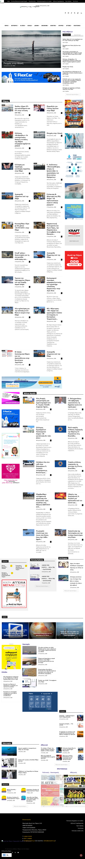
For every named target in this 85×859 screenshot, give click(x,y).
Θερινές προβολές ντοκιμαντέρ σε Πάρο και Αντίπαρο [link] (27, 748)
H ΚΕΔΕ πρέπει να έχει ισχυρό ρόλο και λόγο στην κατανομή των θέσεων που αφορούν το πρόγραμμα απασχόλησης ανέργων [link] (72, 81)
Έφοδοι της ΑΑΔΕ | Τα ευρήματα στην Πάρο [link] (47, 681)
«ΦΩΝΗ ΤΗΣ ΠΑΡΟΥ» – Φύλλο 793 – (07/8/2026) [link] (48, 578)
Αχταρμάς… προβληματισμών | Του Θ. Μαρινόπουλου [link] (67, 716)
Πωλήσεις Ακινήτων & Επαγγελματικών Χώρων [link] (6, 575)
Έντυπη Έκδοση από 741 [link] (34, 568)
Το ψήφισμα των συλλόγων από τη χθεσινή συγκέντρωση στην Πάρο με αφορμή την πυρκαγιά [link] (67, 733)
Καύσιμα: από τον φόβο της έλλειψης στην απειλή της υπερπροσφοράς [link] (70, 633)
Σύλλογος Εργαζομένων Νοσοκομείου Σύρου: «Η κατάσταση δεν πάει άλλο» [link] (43, 433)
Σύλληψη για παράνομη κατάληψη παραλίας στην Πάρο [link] (71, 88)
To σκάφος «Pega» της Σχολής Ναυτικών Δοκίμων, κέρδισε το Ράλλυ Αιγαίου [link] (48, 749)
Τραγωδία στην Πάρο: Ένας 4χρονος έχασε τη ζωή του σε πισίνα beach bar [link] (32, 799)
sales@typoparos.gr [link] (49, 841)
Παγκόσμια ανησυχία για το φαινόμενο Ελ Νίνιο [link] (42, 634)
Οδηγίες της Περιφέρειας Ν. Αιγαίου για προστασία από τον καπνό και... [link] (75, 498)
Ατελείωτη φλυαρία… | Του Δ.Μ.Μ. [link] (66, 724)
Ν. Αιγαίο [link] (25, 397)
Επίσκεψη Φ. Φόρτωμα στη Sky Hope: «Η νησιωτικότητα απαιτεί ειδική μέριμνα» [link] (54, 199)
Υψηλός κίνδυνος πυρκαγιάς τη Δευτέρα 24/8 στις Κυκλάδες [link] (75, 465)
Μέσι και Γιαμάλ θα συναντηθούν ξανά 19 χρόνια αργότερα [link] (48, 757)
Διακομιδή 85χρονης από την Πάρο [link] (53, 255)
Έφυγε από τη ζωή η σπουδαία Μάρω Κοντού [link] (28, 760)
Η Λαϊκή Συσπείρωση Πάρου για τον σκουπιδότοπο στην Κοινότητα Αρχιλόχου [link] (22, 357)
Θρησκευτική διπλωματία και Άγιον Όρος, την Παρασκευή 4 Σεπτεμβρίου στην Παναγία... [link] (53, 229)
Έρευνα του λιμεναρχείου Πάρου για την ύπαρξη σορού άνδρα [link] (22, 281)
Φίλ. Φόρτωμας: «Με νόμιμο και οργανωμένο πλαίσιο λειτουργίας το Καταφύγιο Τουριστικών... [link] (54, 314)
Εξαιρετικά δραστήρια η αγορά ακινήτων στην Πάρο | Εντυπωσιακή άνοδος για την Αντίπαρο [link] (46, 660)
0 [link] (29, 115)
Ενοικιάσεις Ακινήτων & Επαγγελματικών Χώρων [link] (20, 567)
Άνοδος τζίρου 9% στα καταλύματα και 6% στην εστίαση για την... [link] (22, 109)
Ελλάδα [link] (6, 57)
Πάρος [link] (3, 105)
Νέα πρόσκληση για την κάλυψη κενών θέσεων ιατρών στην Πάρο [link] (22, 312)
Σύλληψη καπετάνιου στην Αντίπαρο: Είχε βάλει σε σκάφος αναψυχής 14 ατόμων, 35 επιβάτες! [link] (76, 581)
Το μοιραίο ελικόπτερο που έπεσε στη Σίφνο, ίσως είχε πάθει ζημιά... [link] (42, 535)
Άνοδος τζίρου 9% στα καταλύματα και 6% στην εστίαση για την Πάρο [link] (72, 39)
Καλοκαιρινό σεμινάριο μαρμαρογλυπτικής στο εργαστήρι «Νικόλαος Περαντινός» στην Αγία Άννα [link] (54, 284)
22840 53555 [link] (28, 836)
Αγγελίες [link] (4, 791)
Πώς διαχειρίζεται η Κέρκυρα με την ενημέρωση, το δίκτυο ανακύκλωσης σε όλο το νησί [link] (72, 73)
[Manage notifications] (81, 855)
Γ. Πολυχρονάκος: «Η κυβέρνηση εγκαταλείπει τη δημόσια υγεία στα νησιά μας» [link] (75, 403)
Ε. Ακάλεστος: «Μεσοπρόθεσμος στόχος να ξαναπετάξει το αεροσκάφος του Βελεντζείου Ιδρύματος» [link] (53, 171)
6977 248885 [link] (28, 838)
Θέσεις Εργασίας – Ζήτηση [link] (5, 567)
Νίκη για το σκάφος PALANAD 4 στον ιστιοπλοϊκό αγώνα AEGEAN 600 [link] (68, 757)
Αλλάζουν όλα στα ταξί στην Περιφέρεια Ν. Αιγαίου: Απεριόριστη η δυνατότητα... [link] (42, 467)
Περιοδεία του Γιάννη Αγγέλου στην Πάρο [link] (72, 46)
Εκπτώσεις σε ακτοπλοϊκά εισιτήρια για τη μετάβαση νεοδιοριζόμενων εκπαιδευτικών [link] (10, 693)
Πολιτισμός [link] (4, 755)
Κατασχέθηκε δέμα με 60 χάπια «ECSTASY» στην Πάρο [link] (22, 227)
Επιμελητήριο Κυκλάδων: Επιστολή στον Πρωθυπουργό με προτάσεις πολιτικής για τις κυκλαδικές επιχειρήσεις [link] (47, 671)
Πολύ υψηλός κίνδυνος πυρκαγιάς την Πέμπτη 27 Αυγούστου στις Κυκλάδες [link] (75, 432)
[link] (2, 2)
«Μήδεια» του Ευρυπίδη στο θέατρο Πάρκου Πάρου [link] (28, 772)
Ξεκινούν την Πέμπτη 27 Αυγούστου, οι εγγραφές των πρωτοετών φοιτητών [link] (10, 686)
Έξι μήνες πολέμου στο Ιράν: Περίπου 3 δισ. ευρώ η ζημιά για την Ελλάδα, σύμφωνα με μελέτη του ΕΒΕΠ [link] (47, 649)
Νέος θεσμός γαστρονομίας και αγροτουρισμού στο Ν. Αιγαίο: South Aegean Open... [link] (43, 403)
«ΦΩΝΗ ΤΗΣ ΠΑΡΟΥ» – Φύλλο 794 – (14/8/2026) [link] (48, 567)
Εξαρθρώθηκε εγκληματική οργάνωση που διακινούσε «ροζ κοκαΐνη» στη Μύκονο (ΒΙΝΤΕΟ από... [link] (43, 500)
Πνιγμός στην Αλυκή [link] (68, 66)
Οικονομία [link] (25, 653)
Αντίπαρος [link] (61, 567)
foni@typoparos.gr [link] (29, 841)
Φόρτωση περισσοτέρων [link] (72, 94)
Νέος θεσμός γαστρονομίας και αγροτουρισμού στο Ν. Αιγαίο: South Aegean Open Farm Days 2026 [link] (72, 53)
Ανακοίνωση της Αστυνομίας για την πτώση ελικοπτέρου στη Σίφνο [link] (75, 534)
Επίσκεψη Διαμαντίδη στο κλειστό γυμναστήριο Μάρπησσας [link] (69, 749)
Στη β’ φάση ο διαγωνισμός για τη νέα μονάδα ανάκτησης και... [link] (22, 256)
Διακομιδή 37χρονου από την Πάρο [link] (53, 354)
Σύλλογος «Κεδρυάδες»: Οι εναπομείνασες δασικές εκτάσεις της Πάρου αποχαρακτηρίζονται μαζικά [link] (72, 60)
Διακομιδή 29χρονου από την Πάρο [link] (21, 196)
